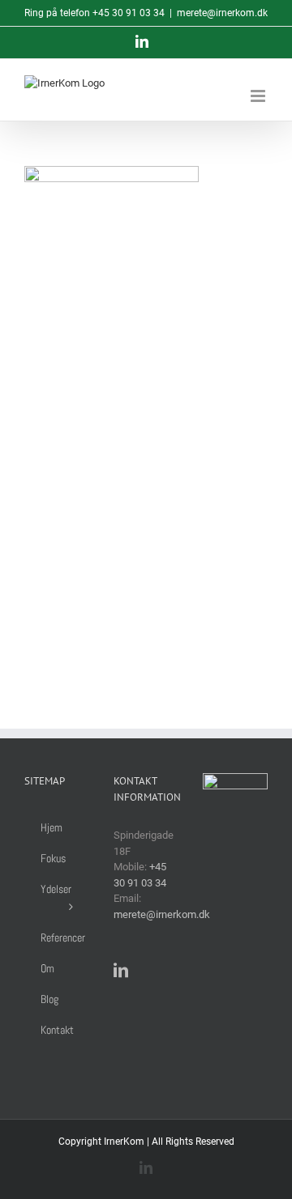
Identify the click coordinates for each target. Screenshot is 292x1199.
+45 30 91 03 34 (128, 13)
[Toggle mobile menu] (259, 95)
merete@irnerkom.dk (222, 13)
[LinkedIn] (121, 970)
